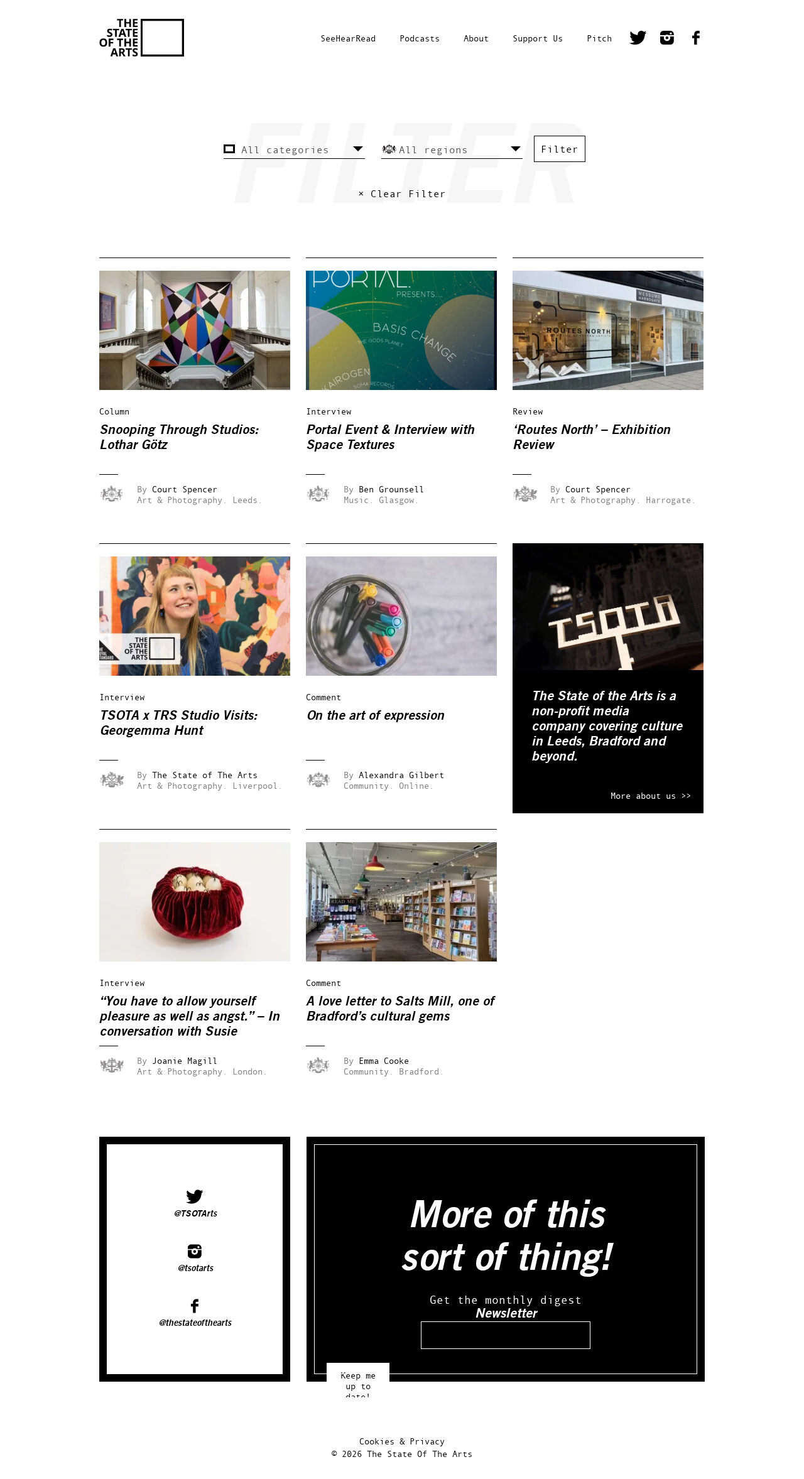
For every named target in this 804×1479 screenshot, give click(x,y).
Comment (323, 696)
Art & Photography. (182, 499)
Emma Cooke (384, 1060)
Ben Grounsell (391, 489)
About (476, 38)
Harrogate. (671, 499)
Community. (369, 785)
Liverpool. (257, 785)
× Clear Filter (402, 193)
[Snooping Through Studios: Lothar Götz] (203, 386)
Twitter (638, 39)
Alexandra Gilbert (401, 774)
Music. (359, 499)
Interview (328, 411)
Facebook (696, 39)
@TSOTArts (195, 1214)
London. (250, 1071)
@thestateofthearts (194, 1323)
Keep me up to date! (358, 1380)
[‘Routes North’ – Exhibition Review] (617, 386)
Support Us (538, 38)
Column (114, 411)
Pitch (599, 38)
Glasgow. (399, 499)
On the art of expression (375, 715)
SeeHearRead (348, 38)
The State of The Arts (205, 774)
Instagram (667, 39)
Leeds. (247, 499)
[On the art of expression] (410, 672)
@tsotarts (195, 1268)
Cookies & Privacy (402, 1441)
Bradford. (421, 1071)
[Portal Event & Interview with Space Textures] (410, 386)
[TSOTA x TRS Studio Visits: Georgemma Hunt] (203, 672)
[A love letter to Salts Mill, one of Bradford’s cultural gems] (410, 958)
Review (528, 411)
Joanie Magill (184, 1060)
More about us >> (651, 795)
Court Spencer (184, 489)
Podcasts (419, 38)
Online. (416, 785)
